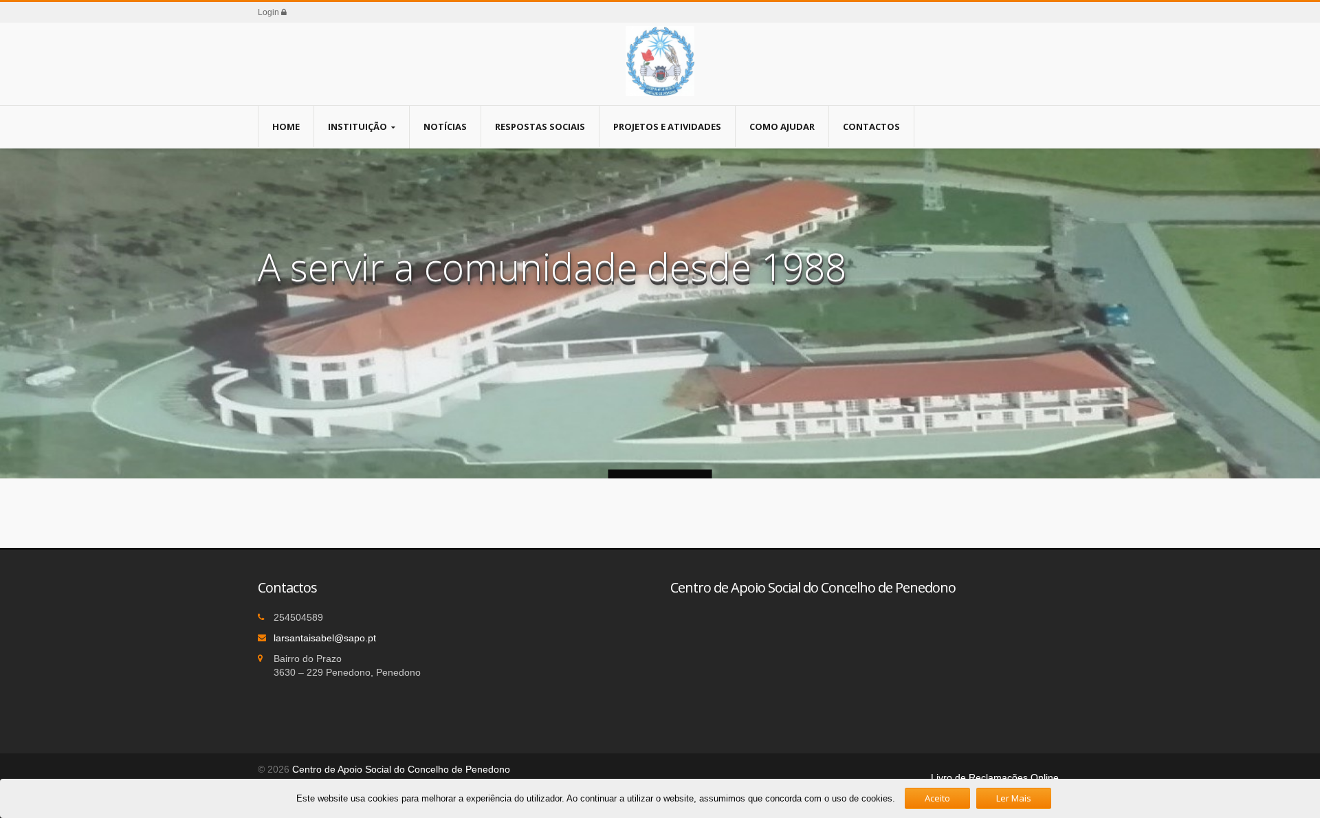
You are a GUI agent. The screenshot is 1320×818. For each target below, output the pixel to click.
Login (269, 12)
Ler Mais (1013, 798)
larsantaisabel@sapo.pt (325, 637)
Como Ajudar (782, 126)
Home (286, 126)
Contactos (871, 126)
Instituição (357, 126)
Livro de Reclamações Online (995, 777)
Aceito (937, 798)
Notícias (445, 126)
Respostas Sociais (540, 126)
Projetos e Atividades (667, 126)
